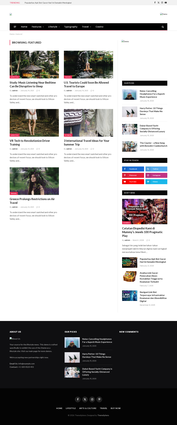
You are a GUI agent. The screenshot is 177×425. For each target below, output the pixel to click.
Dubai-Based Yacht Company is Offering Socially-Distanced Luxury (152, 128)
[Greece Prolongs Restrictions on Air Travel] (34, 181)
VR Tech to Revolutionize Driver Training (30, 142)
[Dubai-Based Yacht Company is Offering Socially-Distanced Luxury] (129, 129)
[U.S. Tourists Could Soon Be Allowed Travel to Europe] (88, 64)
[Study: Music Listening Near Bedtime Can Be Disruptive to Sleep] (34, 64)
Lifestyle (52, 26)
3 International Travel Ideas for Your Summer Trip (86, 142)
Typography (71, 26)
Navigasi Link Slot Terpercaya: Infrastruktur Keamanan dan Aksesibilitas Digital (153, 296)
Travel (85, 26)
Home (24, 26)
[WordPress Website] (11, 14)
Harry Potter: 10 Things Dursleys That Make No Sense (151, 111)
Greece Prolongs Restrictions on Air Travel (32, 200)
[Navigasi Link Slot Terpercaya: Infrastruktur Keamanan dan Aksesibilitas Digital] (129, 295)
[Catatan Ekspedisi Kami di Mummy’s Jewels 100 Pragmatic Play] (144, 211)
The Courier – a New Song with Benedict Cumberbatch (153, 144)
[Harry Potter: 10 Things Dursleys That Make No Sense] (129, 112)
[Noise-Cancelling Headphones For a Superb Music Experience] (129, 94)
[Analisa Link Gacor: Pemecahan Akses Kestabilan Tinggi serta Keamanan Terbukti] (129, 276)
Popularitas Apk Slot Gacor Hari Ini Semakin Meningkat (48, 3)
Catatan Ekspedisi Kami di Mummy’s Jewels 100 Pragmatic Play (142, 232)
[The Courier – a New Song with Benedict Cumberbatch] (129, 146)
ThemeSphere (103, 415)
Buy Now (116, 408)
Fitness (68, 135)
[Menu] (15, 27)
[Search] (162, 27)
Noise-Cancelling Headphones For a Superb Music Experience (152, 94)
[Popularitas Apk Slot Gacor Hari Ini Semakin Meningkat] (129, 262)
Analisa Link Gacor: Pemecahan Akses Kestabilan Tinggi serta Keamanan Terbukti (151, 277)
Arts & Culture (87, 408)
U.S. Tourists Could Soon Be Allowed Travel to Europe (86, 84)
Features (36, 26)
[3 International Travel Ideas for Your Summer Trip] (88, 123)
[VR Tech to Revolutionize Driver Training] (34, 123)
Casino (99, 26)
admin (15, 90)
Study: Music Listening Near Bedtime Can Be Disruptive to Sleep (33, 84)
